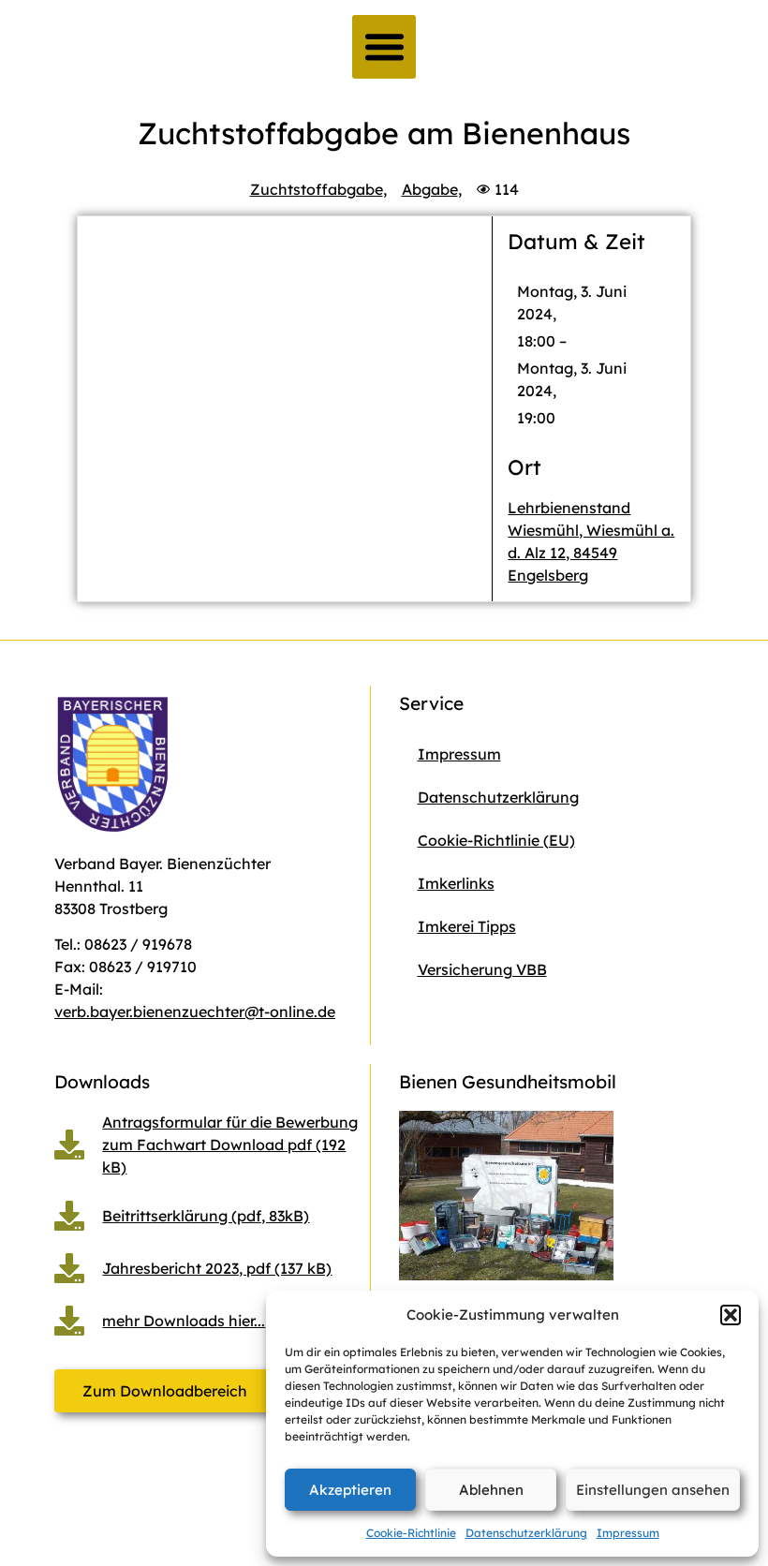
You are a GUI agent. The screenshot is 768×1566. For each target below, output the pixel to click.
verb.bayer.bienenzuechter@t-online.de (194, 1011)
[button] (730, 1315)
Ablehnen (491, 1490)
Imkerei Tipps (467, 926)
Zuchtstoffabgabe (316, 189)
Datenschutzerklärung (526, 1533)
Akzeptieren (350, 1490)
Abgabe (430, 189)
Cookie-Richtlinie (411, 1533)
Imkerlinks (456, 883)
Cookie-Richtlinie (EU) (496, 840)
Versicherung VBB (482, 969)
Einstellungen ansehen (653, 1490)
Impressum (628, 1533)
